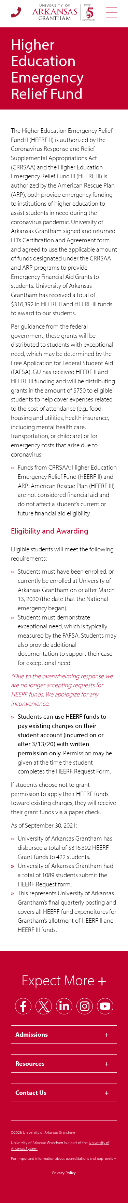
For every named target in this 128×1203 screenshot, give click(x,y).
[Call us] (16, 12)
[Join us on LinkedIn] (64, 1006)
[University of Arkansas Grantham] (63, 12)
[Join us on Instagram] (84, 1006)
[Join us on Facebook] (23, 1006)
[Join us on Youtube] (105, 1006)
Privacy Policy (64, 1172)
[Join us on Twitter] (43, 1006)
